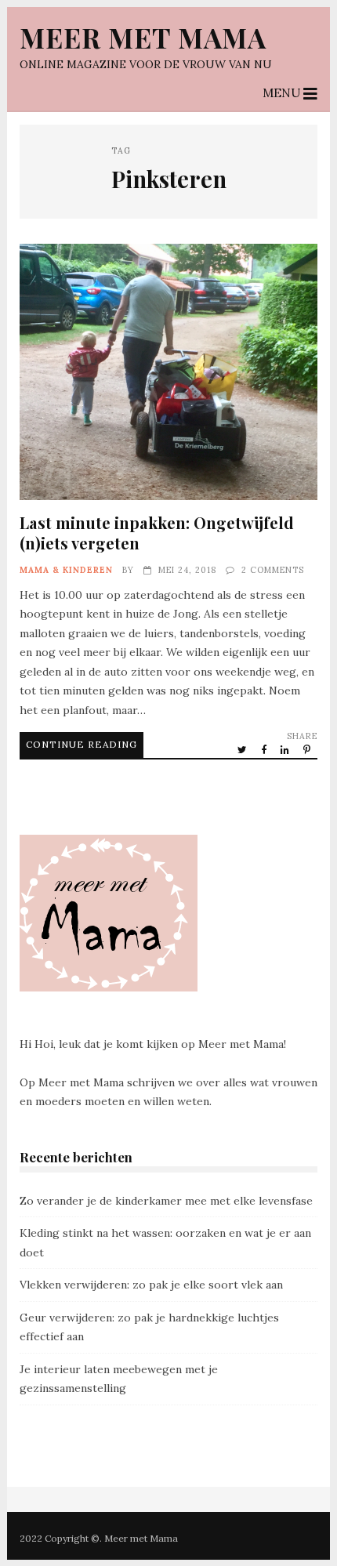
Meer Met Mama (143, 37)
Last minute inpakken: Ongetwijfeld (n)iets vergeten (169, 371)
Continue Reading (81, 744)
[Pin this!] (308, 749)
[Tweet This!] (243, 749)
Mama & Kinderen (66, 569)
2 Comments (272, 569)
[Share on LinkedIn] (286, 749)
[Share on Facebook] (265, 749)
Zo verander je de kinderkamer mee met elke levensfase (166, 1201)
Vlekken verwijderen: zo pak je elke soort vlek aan (151, 1285)
